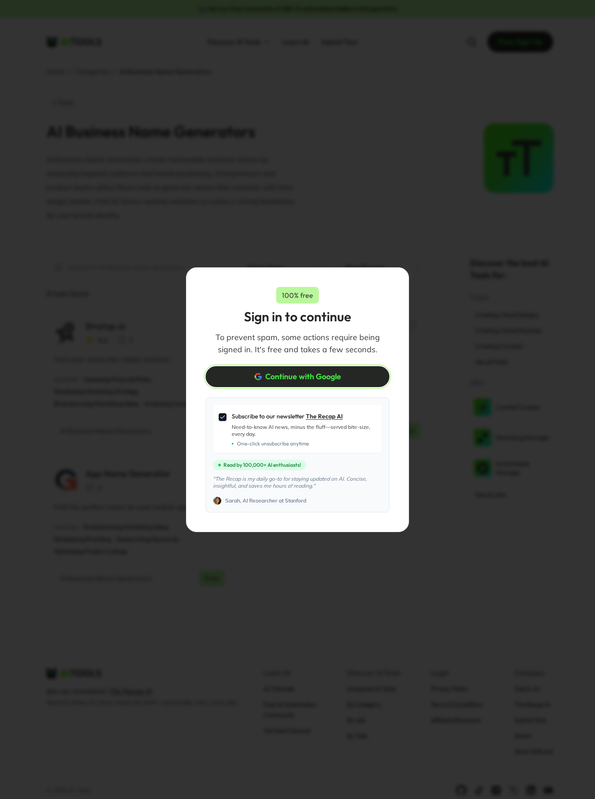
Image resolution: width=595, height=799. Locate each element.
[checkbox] (223, 417)
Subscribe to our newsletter (287, 416)
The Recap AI (324, 416)
